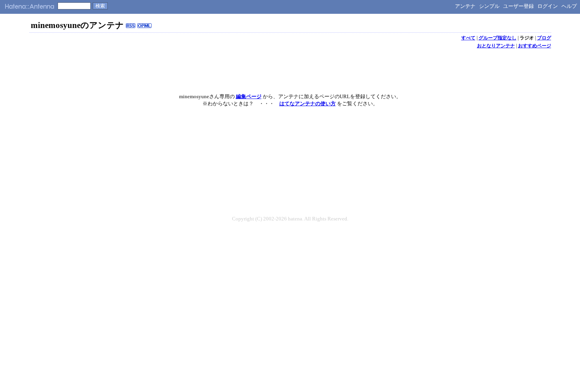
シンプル (489, 6)
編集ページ (249, 96)
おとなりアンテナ (496, 46)
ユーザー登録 (518, 6)
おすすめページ (534, 46)
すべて (468, 38)
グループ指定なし (497, 38)
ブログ (544, 38)
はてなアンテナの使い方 (307, 103)
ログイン (547, 6)
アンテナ (465, 6)
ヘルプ (569, 6)
